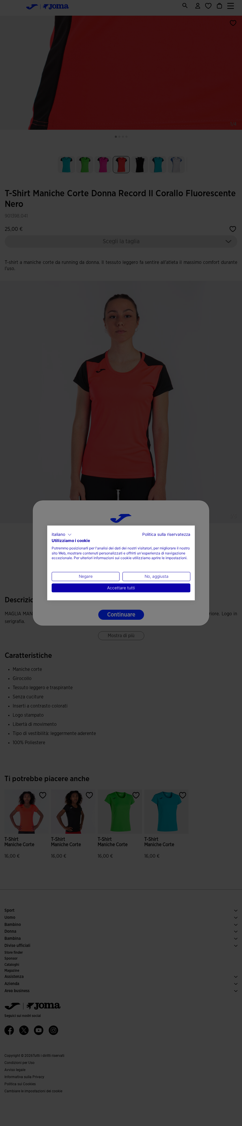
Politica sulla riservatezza (166, 534)
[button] (62, 534)
